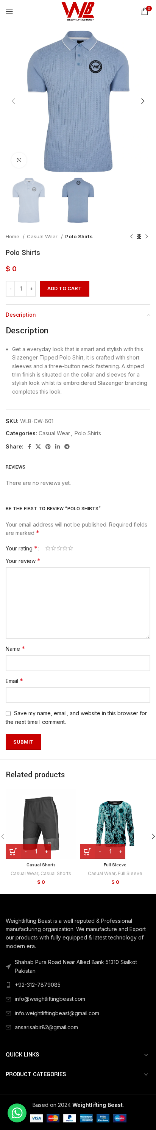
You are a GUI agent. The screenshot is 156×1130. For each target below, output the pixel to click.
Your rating (21, 548)
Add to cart (64, 288)
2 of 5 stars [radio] (53, 548)
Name (15, 648)
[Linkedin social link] (57, 447)
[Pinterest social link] (48, 447)
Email (14, 681)
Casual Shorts (41, 865)
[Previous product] (131, 236)
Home (13, 236)
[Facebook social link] (29, 447)
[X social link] (38, 447)
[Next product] (146, 236)
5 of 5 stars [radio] (70, 548)
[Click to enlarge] (19, 160)
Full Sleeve (115, 865)
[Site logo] (78, 11)
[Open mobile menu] (9, 11)
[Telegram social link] (67, 447)
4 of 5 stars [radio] (65, 548)
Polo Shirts (79, 236)
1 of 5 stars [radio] (48, 548)
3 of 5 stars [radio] (59, 548)
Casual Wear (43, 236)
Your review (23, 560)
